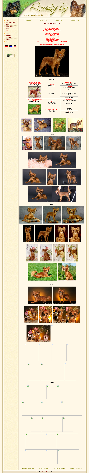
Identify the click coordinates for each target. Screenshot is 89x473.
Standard (8, 24)
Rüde (7, 28)
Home (7, 20)
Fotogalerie (8, 37)
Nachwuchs (8, 35)
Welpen (7, 33)
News (7, 22)
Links (7, 41)
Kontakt (8, 39)
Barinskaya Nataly (45, 471)
